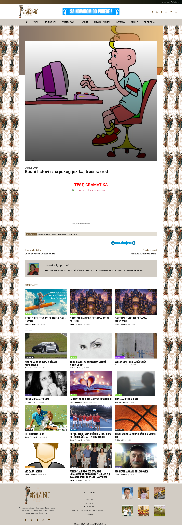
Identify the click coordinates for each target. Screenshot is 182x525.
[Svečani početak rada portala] (143, 511)
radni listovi (62, 234)
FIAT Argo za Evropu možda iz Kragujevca (41, 363)
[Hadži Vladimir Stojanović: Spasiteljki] (91, 383)
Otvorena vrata (120, 357)
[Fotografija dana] (46, 418)
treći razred (73, 234)
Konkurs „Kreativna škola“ (144, 253)
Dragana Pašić (30, 402)
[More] (93, 242)
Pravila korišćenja (101, 524)
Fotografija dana (34, 434)
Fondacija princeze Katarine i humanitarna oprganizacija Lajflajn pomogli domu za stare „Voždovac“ (90, 474)
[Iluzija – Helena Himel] (136, 383)
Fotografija (29, 429)
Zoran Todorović (76, 324)
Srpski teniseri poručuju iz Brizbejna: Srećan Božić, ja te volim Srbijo (91, 435)
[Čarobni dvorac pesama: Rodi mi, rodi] (91, 302)
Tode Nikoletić (30, 324)
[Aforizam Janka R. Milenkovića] (136, 455)
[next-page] (30, 329)
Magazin (73, 429)
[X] (166, 11)
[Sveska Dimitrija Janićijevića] (136, 346)
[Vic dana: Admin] (46, 455)
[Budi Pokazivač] (127, 511)
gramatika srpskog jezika (47, 234)
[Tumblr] (161, 11)
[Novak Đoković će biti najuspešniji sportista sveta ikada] (127, 493)
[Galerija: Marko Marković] (159, 511)
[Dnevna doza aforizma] (46, 383)
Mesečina (29, 314)
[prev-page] (26, 329)
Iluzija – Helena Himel (126, 399)
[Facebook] (152, 11)
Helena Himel (120, 402)
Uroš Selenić (119, 440)
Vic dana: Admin (33, 471)
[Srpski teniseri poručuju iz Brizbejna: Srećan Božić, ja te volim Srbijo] (91, 418)
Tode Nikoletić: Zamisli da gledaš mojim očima (88, 363)
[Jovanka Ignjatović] (34, 269)
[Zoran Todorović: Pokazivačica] (159, 493)
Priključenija (29, 357)
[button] (176, 12)
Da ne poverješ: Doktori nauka (40, 253)
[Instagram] (157, 11)
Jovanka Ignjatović (56, 265)
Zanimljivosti (30, 467)
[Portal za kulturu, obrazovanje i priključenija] (28, 12)
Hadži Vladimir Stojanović (79, 402)
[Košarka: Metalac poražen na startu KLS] (136, 418)
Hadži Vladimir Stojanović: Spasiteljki (91, 399)
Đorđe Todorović (31, 474)
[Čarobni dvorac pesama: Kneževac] (136, 302)
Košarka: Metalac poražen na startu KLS (135, 435)
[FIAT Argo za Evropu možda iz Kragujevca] (46, 346)
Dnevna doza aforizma (37, 399)
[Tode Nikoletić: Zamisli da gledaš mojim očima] (91, 346)
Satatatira (29, 395)
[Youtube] (170, 11)
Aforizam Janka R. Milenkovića (131, 471)
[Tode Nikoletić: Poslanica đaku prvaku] (46, 302)
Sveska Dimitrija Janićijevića (130, 361)
